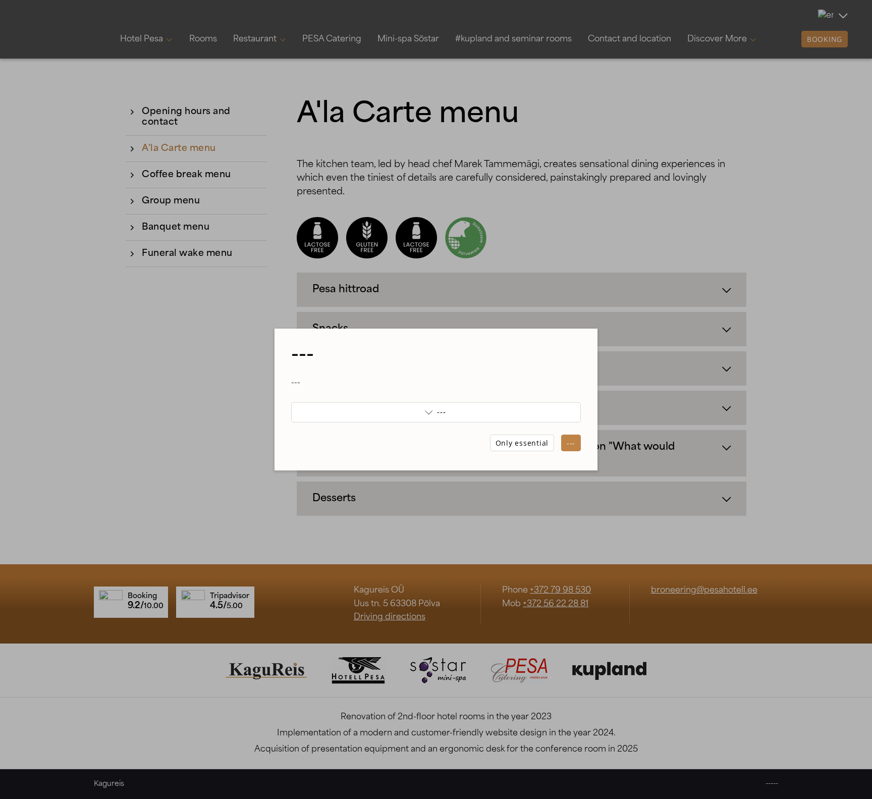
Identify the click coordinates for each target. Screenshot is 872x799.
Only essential (522, 443)
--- (571, 443)
